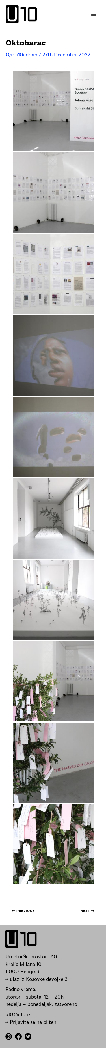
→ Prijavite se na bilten (30, 1022)
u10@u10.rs (18, 1015)
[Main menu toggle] (94, 14)
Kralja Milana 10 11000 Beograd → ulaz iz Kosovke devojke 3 (36, 972)
